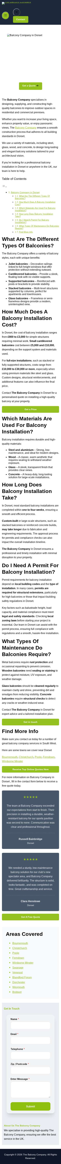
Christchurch (26, 757)
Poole (38, 757)
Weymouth (18, 987)
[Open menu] (5, 15)
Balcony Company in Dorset (25, 192)
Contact (20, 19)
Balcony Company (25, 127)
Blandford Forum (22, 977)
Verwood (17, 972)
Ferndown (49, 757)
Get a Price (31, 409)
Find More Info (26, 232)
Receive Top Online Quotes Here (31, 769)
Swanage (17, 967)
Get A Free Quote (30, 917)
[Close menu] (16, 12)
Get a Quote (29, 85)
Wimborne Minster (12, 761)
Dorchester (18, 982)
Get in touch (30, 722)
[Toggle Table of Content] (4, 186)
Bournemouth (10, 757)
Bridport (16, 992)
